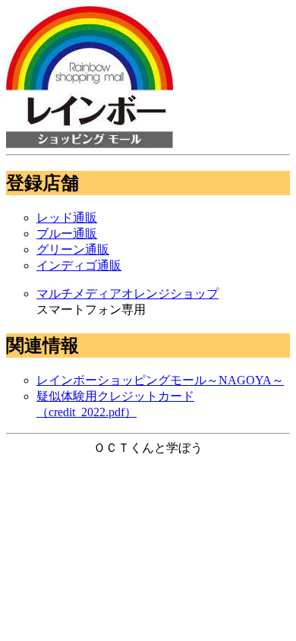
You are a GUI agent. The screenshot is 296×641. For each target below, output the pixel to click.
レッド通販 (66, 217)
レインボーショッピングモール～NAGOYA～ (160, 380)
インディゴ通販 (78, 265)
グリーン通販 (72, 249)
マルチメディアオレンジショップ (127, 293)
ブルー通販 (66, 233)
